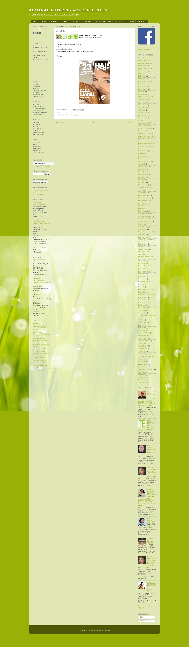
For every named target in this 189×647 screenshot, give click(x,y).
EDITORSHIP (86, 21)
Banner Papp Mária (144, 68)
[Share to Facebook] (80, 110)
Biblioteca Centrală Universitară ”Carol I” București (39, 327)
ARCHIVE (118, 21)
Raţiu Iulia (141, 287)
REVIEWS (74, 21)
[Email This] (74, 110)
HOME (35, 21)
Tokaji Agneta (142, 351)
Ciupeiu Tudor (142, 115)
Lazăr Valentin (142, 206)
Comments (144, 621)
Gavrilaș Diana (142, 166)
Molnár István (142, 229)
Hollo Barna (142, 180)
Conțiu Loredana (143, 123)
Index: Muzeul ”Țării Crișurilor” (144, 607)
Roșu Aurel (141, 302)
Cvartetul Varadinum (144, 133)
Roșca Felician (142, 300)
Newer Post (60, 122)
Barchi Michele (143, 71)
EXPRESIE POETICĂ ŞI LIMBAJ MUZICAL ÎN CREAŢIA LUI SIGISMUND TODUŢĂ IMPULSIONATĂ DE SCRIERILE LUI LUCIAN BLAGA (147, 497)
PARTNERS (130, 21)
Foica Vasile (142, 153)
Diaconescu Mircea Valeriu (146, 139)
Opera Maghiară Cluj (39, 360)
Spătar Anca (142, 322)
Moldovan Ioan (143, 227)
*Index (140, 58)
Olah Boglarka (142, 252)
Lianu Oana (64, 112)
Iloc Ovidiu (141, 182)
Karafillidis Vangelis (144, 195)
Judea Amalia (142, 193)
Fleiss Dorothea (143, 151)
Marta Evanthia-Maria (145, 219)
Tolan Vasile (142, 354)
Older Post (128, 122)
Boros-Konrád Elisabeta (145, 84)
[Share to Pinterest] (82, 110)
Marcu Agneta (142, 211)
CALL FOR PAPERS (145, 49)
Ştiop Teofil (142, 328)
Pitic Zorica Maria (144, 271)
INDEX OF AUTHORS (103, 21)
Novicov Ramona (143, 249)
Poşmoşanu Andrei (144, 281)
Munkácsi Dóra (143, 237)
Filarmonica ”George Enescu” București (39, 356)
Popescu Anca (142, 279)
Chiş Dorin (141, 110)
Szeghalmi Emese (143, 335)
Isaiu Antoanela (143, 185)
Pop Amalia (141, 274)
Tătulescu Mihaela (144, 341)
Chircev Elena (142, 102)
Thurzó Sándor (143, 343)
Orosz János (142, 261)
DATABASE (142, 21)
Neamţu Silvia (142, 244)
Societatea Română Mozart (41, 370)
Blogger (107, 630)
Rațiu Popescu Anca (144, 289)
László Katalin (142, 203)
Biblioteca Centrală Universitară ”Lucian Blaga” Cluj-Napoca (41, 334)
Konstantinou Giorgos (145, 198)
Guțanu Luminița (143, 174)
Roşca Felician (142, 297)
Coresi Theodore (143, 125)
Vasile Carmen (142, 367)
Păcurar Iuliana (143, 263)
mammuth (93, 630)
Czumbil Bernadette (144, 136)
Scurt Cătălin (142, 307)
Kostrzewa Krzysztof (144, 200)
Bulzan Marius (142, 94)
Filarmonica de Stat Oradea (41, 349)
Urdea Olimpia (142, 364)
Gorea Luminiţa (143, 169)
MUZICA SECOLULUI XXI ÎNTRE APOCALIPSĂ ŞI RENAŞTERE (151, 472)
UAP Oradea (142, 361)
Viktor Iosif (141, 377)
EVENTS (64, 21)
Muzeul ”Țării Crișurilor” (146, 240)
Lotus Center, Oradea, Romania (72, 115)
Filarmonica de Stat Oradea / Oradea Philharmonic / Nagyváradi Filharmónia (147, 144)
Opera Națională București (41, 363)
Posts (142, 617)
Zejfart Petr (141, 382)
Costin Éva (141, 131)
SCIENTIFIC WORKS (49, 21)
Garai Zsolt (141, 164)
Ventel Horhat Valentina (145, 369)
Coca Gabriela (142, 118)
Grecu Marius (142, 172)
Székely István (142, 338)
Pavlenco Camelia (143, 266)
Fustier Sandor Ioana (144, 159)
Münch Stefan (142, 234)
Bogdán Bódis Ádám (144, 81)
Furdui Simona (143, 156)
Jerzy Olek (141, 190)
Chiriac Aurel (142, 105)
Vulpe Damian (142, 380)
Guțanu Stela (142, 177)
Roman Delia (142, 292)
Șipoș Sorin (141, 313)
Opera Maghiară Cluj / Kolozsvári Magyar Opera (146, 255)
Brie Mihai (141, 92)
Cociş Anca (141, 120)
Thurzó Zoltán (142, 346)
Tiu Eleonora (142, 348)
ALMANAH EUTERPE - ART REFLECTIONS (69, 10)
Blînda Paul (141, 78)
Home (94, 122)
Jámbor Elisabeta (143, 187)
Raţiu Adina (142, 284)
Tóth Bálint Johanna (144, 356)
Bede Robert (142, 76)
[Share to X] (78, 110)
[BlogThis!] (76, 110)
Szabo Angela (142, 330)
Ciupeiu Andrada (143, 112)
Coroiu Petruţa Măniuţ (145, 128)
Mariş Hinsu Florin (144, 213)
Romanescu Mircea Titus (146, 294)
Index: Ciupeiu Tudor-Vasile (151, 520)
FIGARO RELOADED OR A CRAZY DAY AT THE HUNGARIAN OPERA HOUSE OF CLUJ (147, 562)
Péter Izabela (142, 268)
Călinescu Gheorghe (144, 97)
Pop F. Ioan (141, 276)
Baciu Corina (142, 66)
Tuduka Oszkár (143, 359)
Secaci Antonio (143, 310)
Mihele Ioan (142, 224)
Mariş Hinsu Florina (144, 216)
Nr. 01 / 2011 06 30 (39, 194)
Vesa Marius (142, 372)
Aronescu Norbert (143, 63)
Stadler (140, 325)
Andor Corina (142, 60)
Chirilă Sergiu (142, 107)
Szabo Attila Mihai (144, 333)
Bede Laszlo (142, 73)
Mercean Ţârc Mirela (144, 221)
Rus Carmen (142, 305)
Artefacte (35, 323)
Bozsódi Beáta (142, 86)
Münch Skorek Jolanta (145, 232)
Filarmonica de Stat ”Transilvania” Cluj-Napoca (41, 352)
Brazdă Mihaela (143, 89)
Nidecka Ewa (142, 247)
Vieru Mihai (142, 375)
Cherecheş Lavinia (144, 99)
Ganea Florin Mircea (144, 161)
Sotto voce (141, 320)
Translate (48, 166)
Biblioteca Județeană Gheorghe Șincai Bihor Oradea (40, 340)
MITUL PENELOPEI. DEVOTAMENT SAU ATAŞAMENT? (151, 586)
